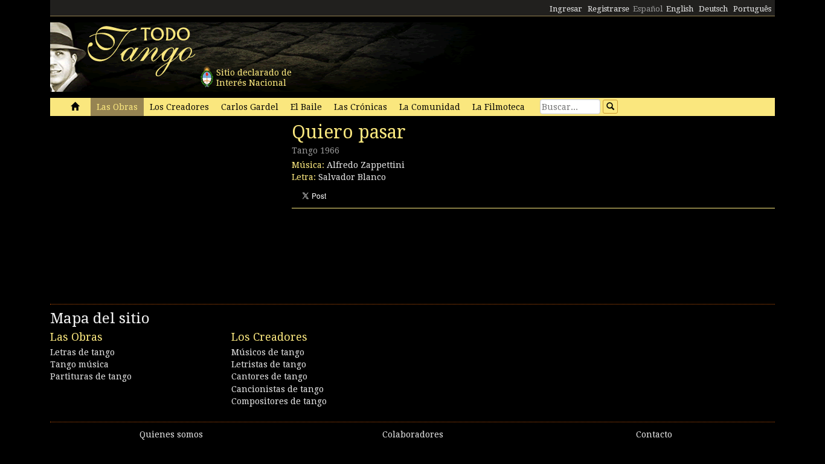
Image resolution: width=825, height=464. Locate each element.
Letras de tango (82, 352)
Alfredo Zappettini (366, 165)
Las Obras (117, 107)
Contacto (654, 434)
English (679, 8)
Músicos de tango (267, 352)
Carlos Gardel (249, 107)
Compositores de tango (279, 401)
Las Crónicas (360, 107)
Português (752, 8)
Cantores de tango (269, 376)
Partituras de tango (91, 376)
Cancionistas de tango (277, 389)
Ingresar (566, 8)
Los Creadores (179, 107)
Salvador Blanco (352, 177)
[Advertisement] (140, 204)
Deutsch (713, 8)
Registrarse (608, 8)
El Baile (306, 107)
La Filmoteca (498, 107)
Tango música (79, 364)
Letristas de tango (268, 364)
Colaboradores (412, 434)
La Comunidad (429, 107)
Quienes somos (171, 434)
